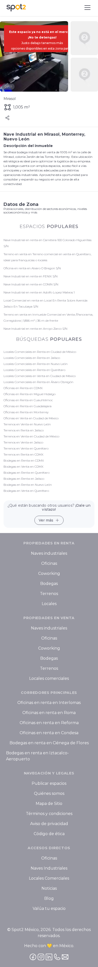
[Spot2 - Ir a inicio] (16, 8)
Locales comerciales (49, 678)
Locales (49, 603)
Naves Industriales (49, 868)
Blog (49, 898)
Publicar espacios (49, 783)
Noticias (49, 888)
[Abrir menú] (87, 7)
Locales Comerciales (49, 878)
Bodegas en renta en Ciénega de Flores (49, 743)
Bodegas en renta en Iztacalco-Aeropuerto (37, 756)
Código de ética (49, 833)
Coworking (49, 573)
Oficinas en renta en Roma (49, 713)
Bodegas (49, 583)
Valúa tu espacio (49, 908)
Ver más (46, 520)
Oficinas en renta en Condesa (49, 733)
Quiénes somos (49, 793)
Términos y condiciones (49, 813)
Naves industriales (49, 553)
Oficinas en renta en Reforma (49, 723)
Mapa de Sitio (49, 803)
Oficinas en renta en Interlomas (49, 702)
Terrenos (49, 593)
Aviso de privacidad (49, 823)
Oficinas (49, 563)
